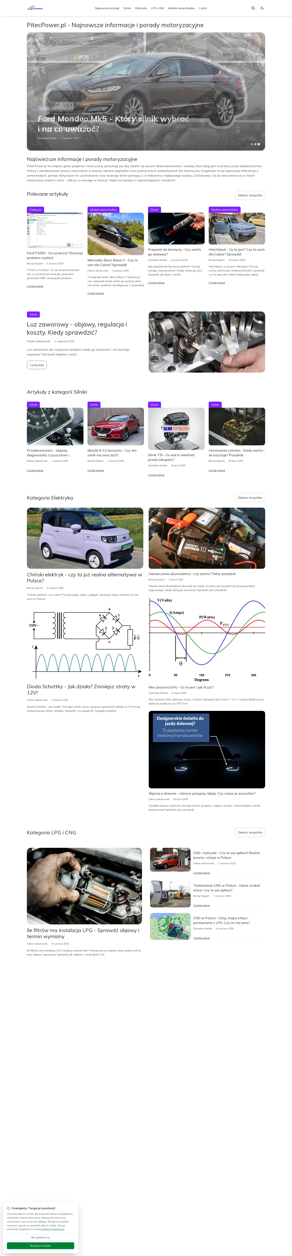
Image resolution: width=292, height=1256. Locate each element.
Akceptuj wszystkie (40, 1245)
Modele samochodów (181, 8)
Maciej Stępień (35, 263)
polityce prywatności (53, 1229)
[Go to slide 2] (255, 144)
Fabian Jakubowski (98, 270)
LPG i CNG (157, 8)
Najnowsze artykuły (107, 8)
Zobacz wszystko (250, 195)
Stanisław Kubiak (47, 138)
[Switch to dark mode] (262, 8)
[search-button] (253, 8)
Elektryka (141, 8)
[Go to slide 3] (259, 144)
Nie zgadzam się (40, 1237)
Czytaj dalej (37, 365)
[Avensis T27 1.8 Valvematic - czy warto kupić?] (146, 91)
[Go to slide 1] (252, 144)
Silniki (127, 8)
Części (203, 8)
